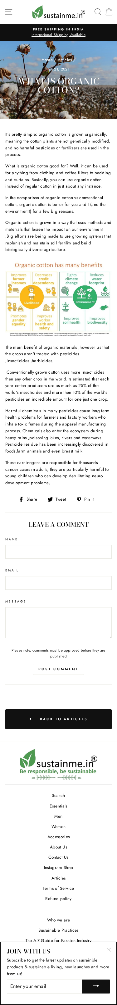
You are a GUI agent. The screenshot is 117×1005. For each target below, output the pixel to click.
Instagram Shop (58, 867)
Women (58, 826)
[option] (58, 32)
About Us (58, 847)
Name (11, 539)
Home (47, 60)
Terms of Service (58, 888)
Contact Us (58, 857)
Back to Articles (63, 718)
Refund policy (58, 898)
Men (58, 816)
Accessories (58, 837)
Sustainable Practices (58, 930)
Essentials (58, 806)
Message (16, 601)
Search (58, 795)
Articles (65, 60)
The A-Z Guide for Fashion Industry (59, 940)
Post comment (58, 668)
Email (12, 570)
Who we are (58, 920)
